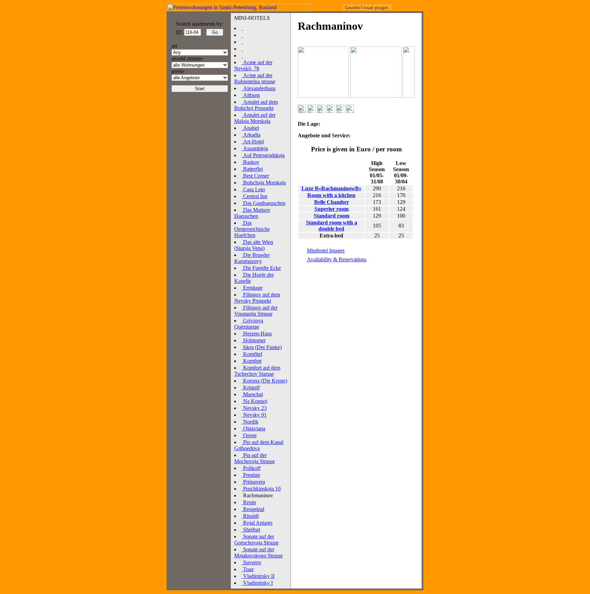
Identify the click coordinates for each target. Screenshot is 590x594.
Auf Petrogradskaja (263, 155)
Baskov (250, 162)
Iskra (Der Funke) (262, 347)
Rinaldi (250, 516)
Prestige (251, 475)
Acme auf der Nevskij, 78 (253, 65)
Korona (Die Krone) (264, 381)
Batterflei (252, 169)
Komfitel (252, 354)
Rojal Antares (257, 523)
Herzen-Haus (257, 333)
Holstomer (254, 340)
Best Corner (255, 176)
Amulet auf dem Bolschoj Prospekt (256, 105)
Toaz (248, 569)
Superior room (331, 209)
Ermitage (252, 288)
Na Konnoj (254, 401)
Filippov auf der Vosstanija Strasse (256, 311)
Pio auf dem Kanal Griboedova (258, 445)
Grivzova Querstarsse (248, 324)
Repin (249, 502)
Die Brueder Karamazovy (252, 258)
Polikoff (251, 468)
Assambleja (255, 148)
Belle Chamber (331, 202)
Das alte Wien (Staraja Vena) (253, 245)
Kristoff (251, 387)
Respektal (253, 509)
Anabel (250, 128)
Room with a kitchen (331, 195)
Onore (249, 435)
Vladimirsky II (258, 576)
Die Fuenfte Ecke (261, 268)
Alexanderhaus (259, 88)
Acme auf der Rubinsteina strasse (254, 78)
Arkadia (251, 135)
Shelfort (251, 530)
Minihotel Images (326, 250)
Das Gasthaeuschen (263, 203)
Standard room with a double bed (331, 226)
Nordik (250, 422)
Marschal (252, 394)
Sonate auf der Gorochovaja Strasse (256, 539)
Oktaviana (253, 428)
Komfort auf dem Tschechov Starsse (257, 371)
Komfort (252, 361)
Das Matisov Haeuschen (252, 213)
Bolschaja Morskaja (264, 182)
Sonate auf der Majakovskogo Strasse (258, 552)
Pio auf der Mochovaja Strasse (254, 458)
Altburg (251, 95)
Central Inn (254, 196)
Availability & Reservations (336, 259)
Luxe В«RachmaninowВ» (331, 188)
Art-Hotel (253, 141)
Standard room (331, 216)
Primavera (253, 482)
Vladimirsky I (257, 583)
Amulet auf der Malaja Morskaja (255, 118)
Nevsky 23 (254, 408)
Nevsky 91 (254, 415)
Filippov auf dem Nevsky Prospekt (257, 298)
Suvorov (252, 562)
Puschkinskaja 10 (261, 489)
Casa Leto (253, 189)
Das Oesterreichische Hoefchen (252, 229)
